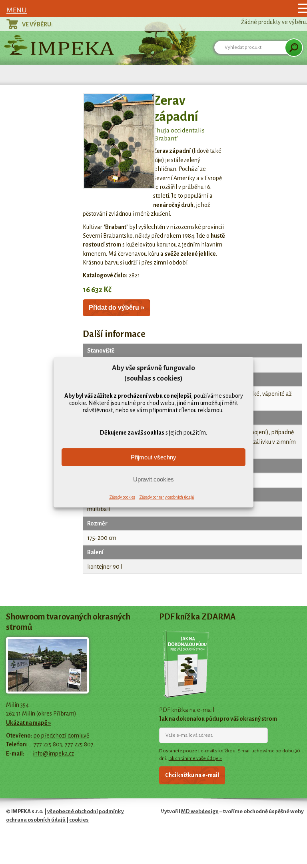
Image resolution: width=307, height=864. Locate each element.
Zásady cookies (122, 497)
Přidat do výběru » (116, 307)
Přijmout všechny (153, 457)
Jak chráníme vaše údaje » (195, 758)
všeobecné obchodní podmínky (85, 811)
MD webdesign (200, 811)
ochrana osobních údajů (36, 820)
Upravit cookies (153, 479)
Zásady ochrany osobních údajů (166, 497)
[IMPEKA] (59, 45)
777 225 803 (48, 744)
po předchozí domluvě (61, 735)
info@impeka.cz (53, 753)
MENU (16, 10)
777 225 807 (79, 744)
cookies (79, 820)
